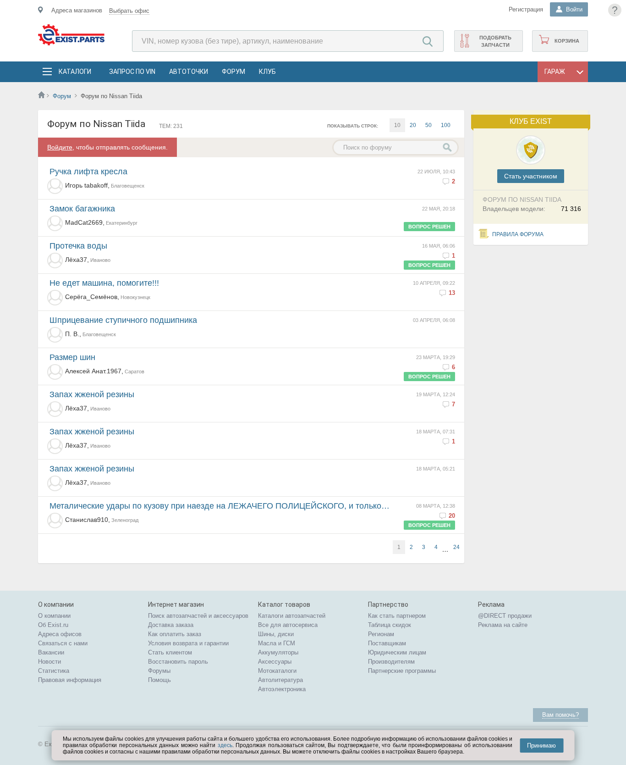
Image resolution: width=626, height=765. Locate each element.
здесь (225, 745)
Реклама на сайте (502, 624)
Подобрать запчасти (495, 41)
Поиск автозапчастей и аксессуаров (198, 615)
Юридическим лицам (397, 652)
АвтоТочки (188, 71)
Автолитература (280, 679)
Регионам (381, 634)
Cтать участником (530, 176)
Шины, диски (276, 634)
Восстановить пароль (178, 661)
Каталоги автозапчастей (291, 615)
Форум (233, 71)
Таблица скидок (389, 624)
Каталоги (75, 71)
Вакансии (51, 652)
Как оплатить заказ (174, 634)
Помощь (159, 679)
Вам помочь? (560, 714)
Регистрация (526, 9)
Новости (49, 661)
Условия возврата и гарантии (188, 643)
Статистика (53, 670)
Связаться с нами (63, 643)
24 (456, 547)
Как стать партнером (397, 615)
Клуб (267, 71)
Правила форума (518, 234)
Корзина (567, 41)
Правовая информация (69, 679)
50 (428, 125)
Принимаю (541, 745)
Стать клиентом (170, 652)
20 (413, 125)
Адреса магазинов (76, 10)
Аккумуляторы (278, 652)
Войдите (59, 147)
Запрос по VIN (132, 71)
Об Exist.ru (53, 624)
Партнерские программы (402, 670)
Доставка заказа (170, 624)
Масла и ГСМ (276, 643)
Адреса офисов (60, 634)
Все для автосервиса (288, 624)
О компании (54, 615)
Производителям (391, 661)
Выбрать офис (129, 10)
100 (445, 125)
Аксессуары (274, 661)
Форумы (159, 670)
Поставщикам (387, 643)
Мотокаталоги (277, 670)
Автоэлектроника (282, 689)
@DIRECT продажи (505, 615)
